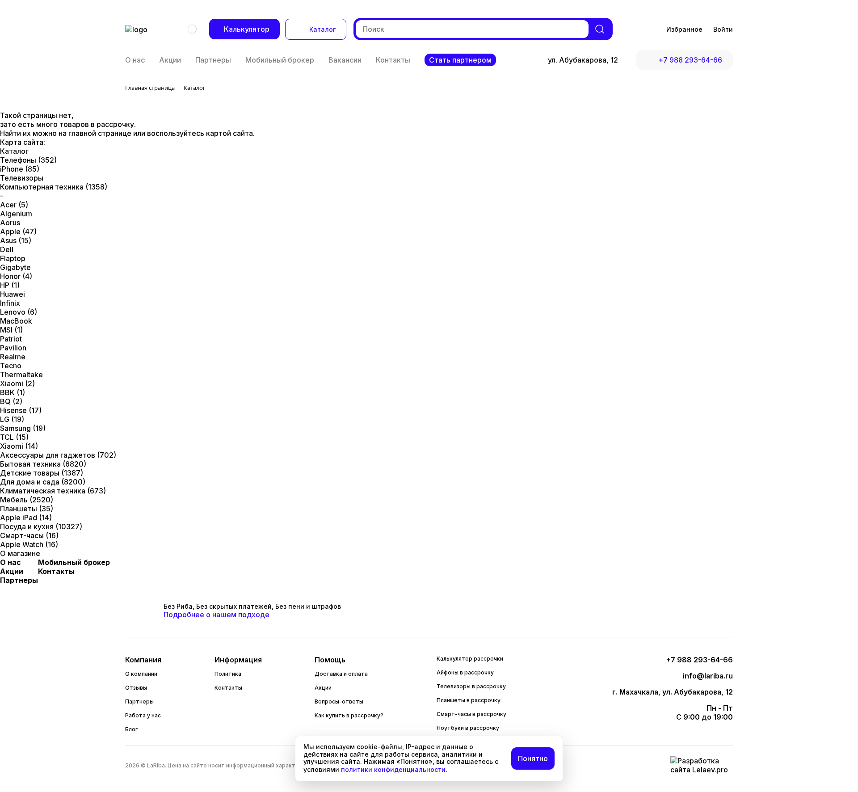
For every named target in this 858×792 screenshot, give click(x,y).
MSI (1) (11, 329)
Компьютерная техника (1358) (53, 186)
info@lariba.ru (708, 675)
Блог (131, 729)
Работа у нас (143, 715)
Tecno (10, 365)
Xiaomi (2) (17, 383)
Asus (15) (15, 240)
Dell (6, 249)
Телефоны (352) (28, 160)
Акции (170, 59)
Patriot (11, 338)
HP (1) (10, 285)
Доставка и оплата (341, 673)
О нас (135, 59)
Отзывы (136, 687)
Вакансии (345, 59)
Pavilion (13, 347)
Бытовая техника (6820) (43, 463)
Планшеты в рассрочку (468, 700)
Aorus (10, 222)
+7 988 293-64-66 (690, 59)
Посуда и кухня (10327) (41, 526)
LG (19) (12, 419)
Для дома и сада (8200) (42, 481)
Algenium (16, 213)
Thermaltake (21, 374)
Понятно (533, 758)
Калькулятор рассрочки (470, 658)
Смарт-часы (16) (29, 535)
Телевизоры (21, 177)
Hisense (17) (21, 410)
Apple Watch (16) (29, 544)
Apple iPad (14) (26, 517)
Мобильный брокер (279, 59)
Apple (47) (18, 231)
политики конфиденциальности (393, 769)
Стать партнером (460, 59)
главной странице (100, 133)
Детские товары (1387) (41, 472)
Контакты (393, 59)
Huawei (12, 294)
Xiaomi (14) (19, 446)
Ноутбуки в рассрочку (468, 728)
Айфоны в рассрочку (465, 672)
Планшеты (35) (26, 508)
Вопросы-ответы (339, 701)
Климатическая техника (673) (53, 490)
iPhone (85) (19, 168)
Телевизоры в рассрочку (471, 686)
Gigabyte (15, 267)
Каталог (322, 29)
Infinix (10, 303)
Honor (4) (16, 276)
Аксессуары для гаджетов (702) (58, 455)
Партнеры (213, 59)
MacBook (16, 320)
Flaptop (12, 258)
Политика (227, 673)
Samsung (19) (23, 428)
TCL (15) (14, 437)
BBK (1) (12, 392)
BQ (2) (11, 401)
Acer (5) (14, 204)
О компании (141, 673)
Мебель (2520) (26, 499)
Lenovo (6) (18, 312)
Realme (12, 356)
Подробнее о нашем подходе (216, 614)
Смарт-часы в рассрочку (471, 714)
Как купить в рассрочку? (349, 715)
